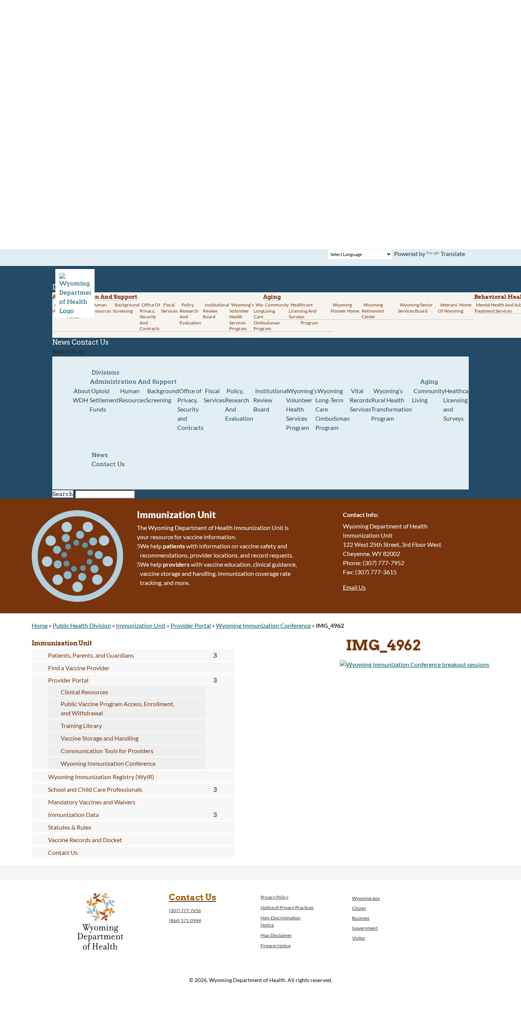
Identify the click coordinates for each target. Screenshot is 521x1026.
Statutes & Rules (69, 827)
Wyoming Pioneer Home (345, 308)
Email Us (354, 587)
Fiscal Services (169, 308)
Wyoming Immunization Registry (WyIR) (101, 776)
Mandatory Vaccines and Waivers (91, 802)
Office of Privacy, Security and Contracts (150, 316)
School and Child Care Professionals (95, 789)
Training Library (81, 725)
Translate (453, 253)
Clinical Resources (84, 691)
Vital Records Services (360, 400)
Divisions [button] (105, 372)
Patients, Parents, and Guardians (91, 655)
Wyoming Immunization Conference (263, 625)
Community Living (276, 308)
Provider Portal (190, 625)
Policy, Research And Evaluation (190, 314)
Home (40, 625)
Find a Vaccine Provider (78, 667)
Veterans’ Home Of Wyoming (454, 308)
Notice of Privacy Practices (287, 907)
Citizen (359, 908)
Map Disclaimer (276, 935)
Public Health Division (82, 625)
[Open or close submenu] (215, 655)
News (100, 455)
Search (62, 494)
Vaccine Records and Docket (85, 839)
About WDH (81, 395)
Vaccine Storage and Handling (99, 738)
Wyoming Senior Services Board (415, 308)
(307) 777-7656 (185, 910)
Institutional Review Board (216, 310)
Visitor (358, 938)
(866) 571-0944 (185, 920)
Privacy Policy (274, 897)
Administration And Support (133, 381)
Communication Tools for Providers (107, 750)
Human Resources (100, 308)
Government (365, 928)
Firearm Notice (275, 945)
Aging (272, 296)
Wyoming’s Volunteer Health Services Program (241, 316)
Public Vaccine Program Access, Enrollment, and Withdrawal (117, 708)
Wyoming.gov (366, 898)
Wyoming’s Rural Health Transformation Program (391, 404)
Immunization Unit (141, 625)
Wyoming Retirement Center (373, 310)
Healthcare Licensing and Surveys (303, 310)
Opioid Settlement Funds (104, 400)
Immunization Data (73, 814)
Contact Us (90, 342)
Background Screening (126, 308)
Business (361, 918)
